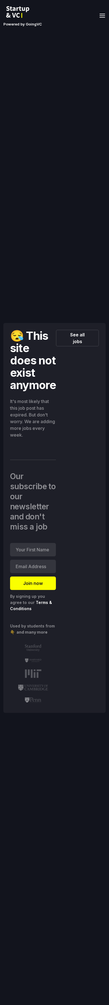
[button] (101, 15)
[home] (19, 12)
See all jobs (77, 338)
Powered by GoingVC (22, 24)
